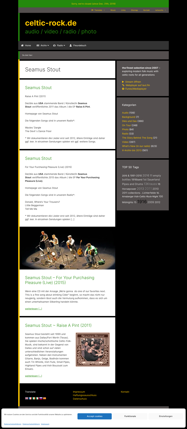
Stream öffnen (133, 81)
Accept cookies (94, 416)
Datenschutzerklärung (12, 424)
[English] (26, 398)
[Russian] (41, 398)
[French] (30, 398)
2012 (157, 202)
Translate (98, 10)
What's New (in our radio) (136, 146)
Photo (125, 129)
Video (125, 142)
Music (113, 10)
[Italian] (37, 398)
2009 (150, 202)
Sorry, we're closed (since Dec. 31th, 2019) (93, 3)
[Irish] (33, 398)
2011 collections (131, 192)
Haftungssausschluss (85, 395)
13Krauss (150, 184)
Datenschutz (80, 398)
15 (135, 202)
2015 (124, 175)
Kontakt (146, 10)
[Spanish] (44, 398)
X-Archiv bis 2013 (132, 150)
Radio (125, 133)
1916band (136, 179)
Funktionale (130, 416)
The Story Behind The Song (137, 137)
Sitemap (134, 10)
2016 (146, 175)
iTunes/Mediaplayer (135, 88)
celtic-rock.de (51, 22)
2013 (140, 188)
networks (159, 10)
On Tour (126, 125)
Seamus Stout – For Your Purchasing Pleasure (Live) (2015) (59, 280)
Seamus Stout (38, 87)
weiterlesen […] (33, 308)
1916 (142, 201)
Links (123, 10)
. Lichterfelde (148, 192)
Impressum (45, 424)
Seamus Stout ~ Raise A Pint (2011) (58, 325)
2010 (156, 188)
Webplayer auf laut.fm (137, 85)
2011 (148, 189)
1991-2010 (136, 175)
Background (128, 117)
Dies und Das (129, 121)
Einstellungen (165, 416)
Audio (125, 112)
